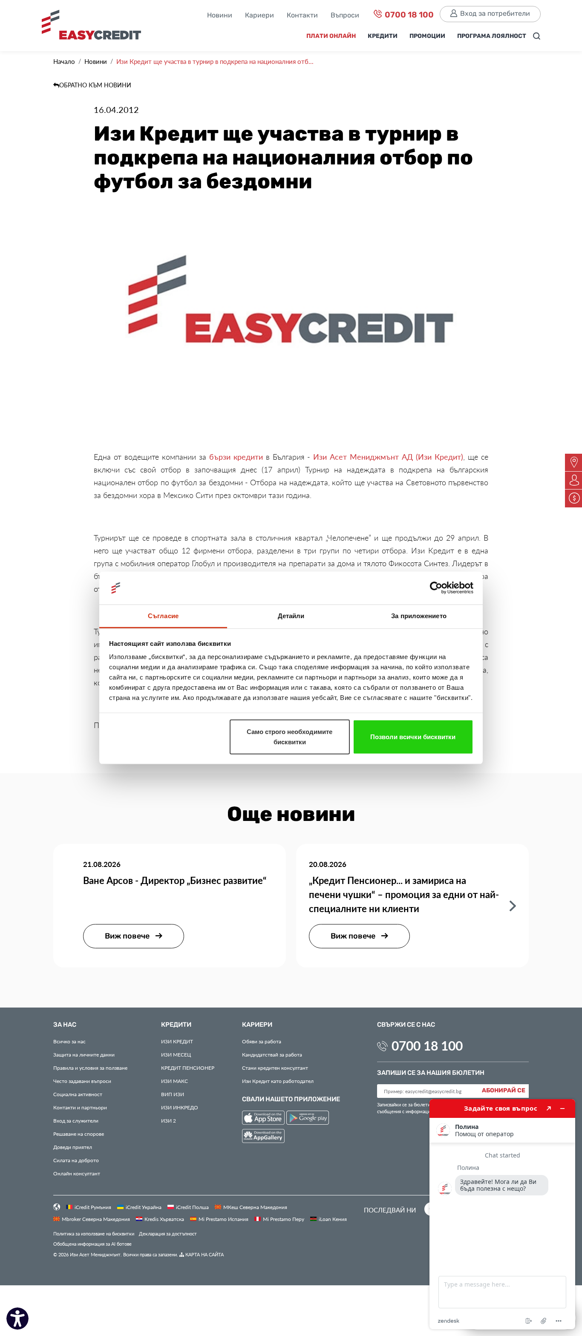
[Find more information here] (502, 1214)
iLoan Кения (333, 1218)
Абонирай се (503, 1090)
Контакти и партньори (80, 1107)
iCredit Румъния (93, 1207)
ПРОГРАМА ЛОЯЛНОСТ (491, 36)
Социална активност (77, 1094)
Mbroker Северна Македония (96, 1218)
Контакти (302, 16)
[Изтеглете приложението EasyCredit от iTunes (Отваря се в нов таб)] (264, 1119)
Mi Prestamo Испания (223, 1218)
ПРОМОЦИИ (427, 36)
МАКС (174, 1080)
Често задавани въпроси (82, 1080)
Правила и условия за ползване (90, 1067)
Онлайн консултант (76, 1173)
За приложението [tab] (419, 615)
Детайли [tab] (291, 615)
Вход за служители (75, 1120)
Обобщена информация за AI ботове (92, 1244)
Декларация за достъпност (168, 1233)
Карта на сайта (204, 1254)
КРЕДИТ (177, 1041)
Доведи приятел (72, 1146)
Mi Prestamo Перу (283, 1218)
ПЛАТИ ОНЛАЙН (331, 36)
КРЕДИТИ (383, 36)
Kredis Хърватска (164, 1218)
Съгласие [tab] (163, 615)
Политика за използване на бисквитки (93, 1233)
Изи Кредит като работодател (278, 1080)
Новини (219, 16)
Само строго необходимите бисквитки (289, 737)
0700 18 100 (408, 15)
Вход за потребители (495, 14)
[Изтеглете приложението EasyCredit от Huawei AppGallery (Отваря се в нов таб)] (263, 1137)
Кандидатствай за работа (272, 1054)
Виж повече (128, 936)
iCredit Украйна (143, 1207)
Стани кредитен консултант (275, 1067)
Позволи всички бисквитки (412, 736)
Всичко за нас (69, 1041)
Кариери (259, 16)
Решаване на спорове (78, 1133)
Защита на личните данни (84, 1054)
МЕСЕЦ (176, 1054)
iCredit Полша (192, 1207)
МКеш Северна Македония (255, 1207)
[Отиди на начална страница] (95, 28)
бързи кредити (236, 457)
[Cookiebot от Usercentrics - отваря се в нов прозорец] (436, 588)
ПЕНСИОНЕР (187, 1067)
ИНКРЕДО (179, 1107)
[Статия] (513, 905)
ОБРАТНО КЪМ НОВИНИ (95, 85)
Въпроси (345, 16)
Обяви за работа (261, 1041)
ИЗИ (172, 1094)
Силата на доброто (76, 1160)
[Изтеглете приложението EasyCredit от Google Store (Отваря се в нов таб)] (307, 1119)
